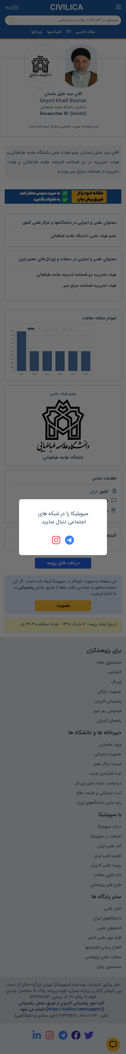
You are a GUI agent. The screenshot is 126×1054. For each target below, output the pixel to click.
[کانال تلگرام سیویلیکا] (69, 540)
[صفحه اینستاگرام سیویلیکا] (56, 540)
